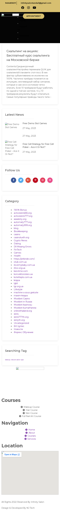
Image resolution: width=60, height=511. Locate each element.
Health (17, 255)
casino (17, 234)
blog (16, 228)
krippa (17, 280)
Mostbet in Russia (23, 301)
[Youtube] (34, 8)
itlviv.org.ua (19, 268)
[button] (33, 16)
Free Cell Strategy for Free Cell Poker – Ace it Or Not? (38, 145)
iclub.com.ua (20, 262)
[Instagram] (28, 8)
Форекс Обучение (23, 332)
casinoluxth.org (21, 237)
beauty (7, 360)
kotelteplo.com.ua (23, 277)
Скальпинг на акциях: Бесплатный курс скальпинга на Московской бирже (28, 55)
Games (17, 252)
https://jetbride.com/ (24, 259)
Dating (17, 243)
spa (22, 360)
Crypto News (20, 240)
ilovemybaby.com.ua (24, 265)
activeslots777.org (23, 216)
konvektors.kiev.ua (23, 274)
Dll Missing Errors (22, 246)
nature (13, 360)
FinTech (18, 249)
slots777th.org (21, 317)
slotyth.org (19, 320)
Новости (18, 329)
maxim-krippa (21, 295)
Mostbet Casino (22, 298)
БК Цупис (19, 326)
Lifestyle (18, 289)
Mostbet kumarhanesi (25, 307)
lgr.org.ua (18, 286)
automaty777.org (23, 222)
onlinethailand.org (23, 311)
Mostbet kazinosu (23, 304)
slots (16, 314)
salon (18, 360)
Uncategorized (21, 323)
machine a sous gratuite (26, 292)
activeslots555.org (23, 213)
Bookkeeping (21, 231)
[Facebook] (23, 8)
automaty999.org (23, 225)
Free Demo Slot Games (35, 123)
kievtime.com (21, 271)
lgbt (16, 283)
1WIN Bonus (20, 210)
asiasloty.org (20, 219)
